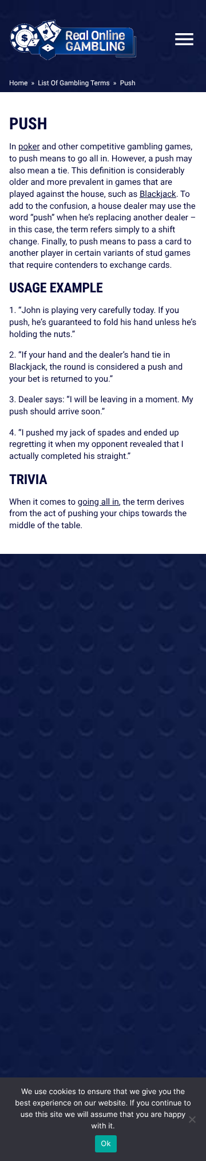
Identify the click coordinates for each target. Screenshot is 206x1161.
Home (18, 83)
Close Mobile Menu (180, 39)
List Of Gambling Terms (73, 83)
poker (28, 146)
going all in (98, 502)
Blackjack (158, 194)
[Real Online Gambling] (73, 39)
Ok (105, 1143)
